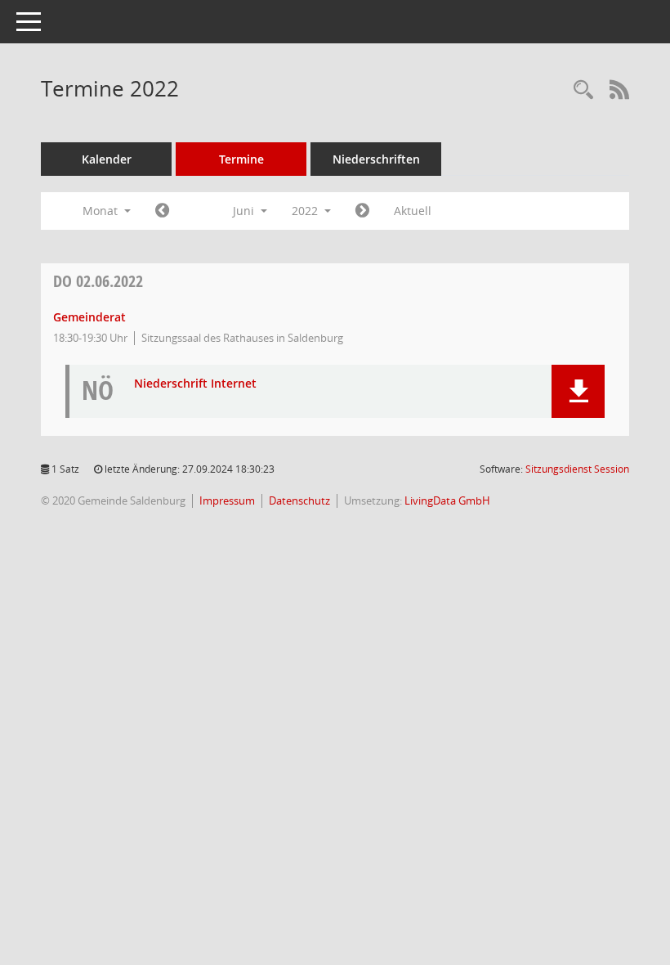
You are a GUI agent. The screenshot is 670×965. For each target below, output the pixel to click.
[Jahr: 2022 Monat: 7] (362, 211)
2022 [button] (306, 210)
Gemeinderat (89, 317)
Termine (241, 159)
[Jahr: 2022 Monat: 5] (162, 211)
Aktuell (412, 210)
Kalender (107, 159)
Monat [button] (102, 210)
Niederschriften (376, 159)
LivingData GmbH (447, 500)
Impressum (227, 500)
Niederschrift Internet (195, 384)
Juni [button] (245, 210)
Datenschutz (299, 500)
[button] (578, 391)
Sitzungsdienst (577, 469)
